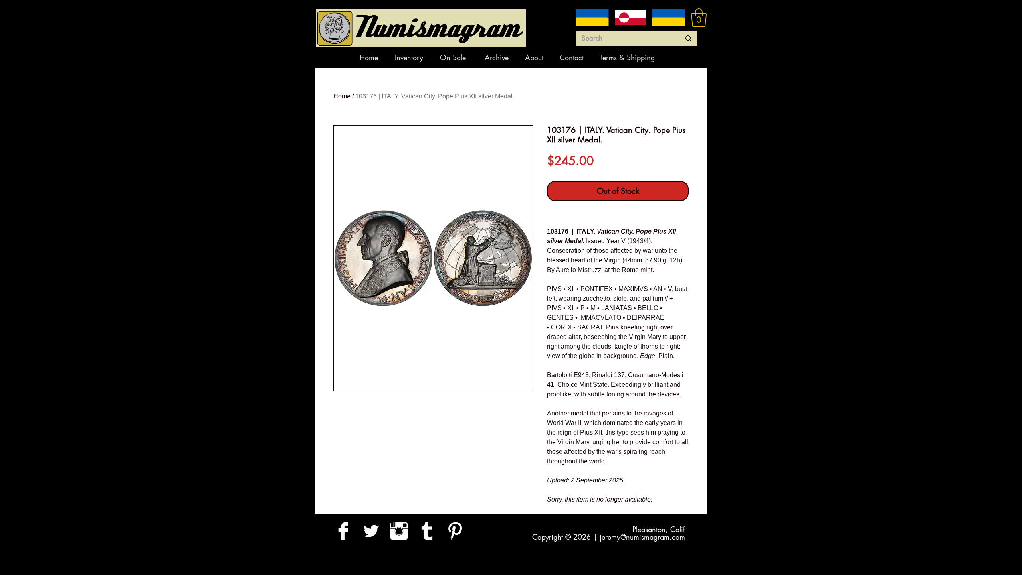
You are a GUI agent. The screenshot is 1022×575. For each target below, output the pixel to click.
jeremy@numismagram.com (642, 537)
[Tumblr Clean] (427, 531)
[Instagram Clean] (399, 531)
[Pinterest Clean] (455, 531)
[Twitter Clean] (371, 531)
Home (342, 96)
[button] (699, 17)
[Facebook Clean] (343, 531)
